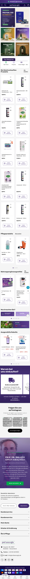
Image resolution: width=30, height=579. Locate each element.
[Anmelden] (24, 5)
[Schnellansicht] (10, 80)
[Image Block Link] (7, 314)
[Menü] (1, 5)
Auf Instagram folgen (15, 430)
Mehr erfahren (14, 483)
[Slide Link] (15, 17)
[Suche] (5, 5)
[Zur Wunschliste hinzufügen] (10, 77)
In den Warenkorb (8, 100)
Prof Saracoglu (12, 567)
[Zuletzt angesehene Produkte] (28, 287)
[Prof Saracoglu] (15, 5)
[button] (28, 5)
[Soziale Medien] (28, 290)
